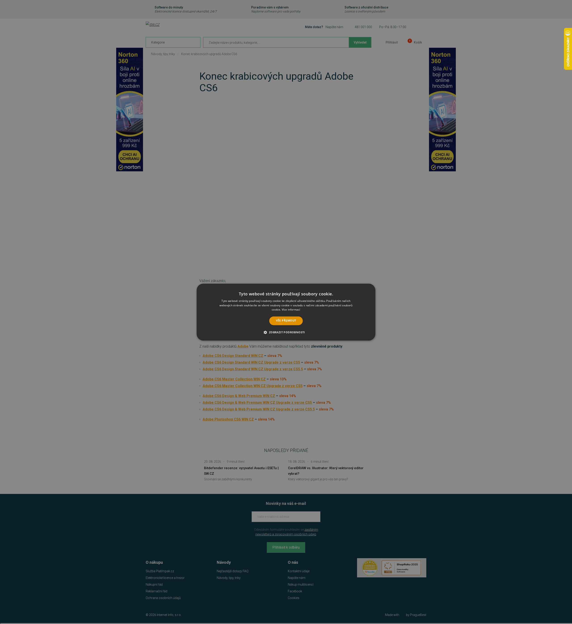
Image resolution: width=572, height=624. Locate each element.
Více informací (291, 310)
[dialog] (286, 312)
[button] (286, 332)
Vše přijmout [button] (286, 321)
